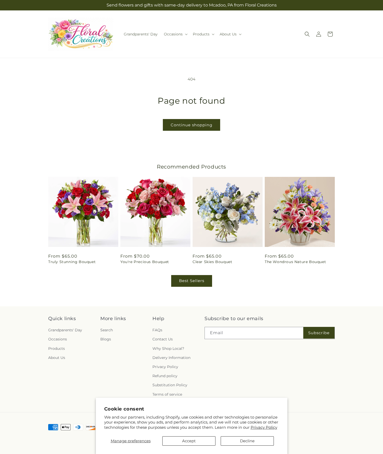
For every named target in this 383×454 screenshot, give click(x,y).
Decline (247, 440)
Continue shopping (191, 124)
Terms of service (167, 394)
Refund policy (164, 376)
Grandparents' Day (65, 330)
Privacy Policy (264, 427)
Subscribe (319, 332)
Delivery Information (171, 357)
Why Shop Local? (168, 348)
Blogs (105, 339)
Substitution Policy (169, 385)
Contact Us (162, 339)
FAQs (157, 330)
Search (106, 330)
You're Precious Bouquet (144, 261)
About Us (56, 357)
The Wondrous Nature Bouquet (295, 261)
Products (56, 348)
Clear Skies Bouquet (212, 261)
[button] (175, 34)
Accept (189, 440)
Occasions (57, 339)
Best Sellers (191, 280)
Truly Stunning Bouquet (72, 261)
